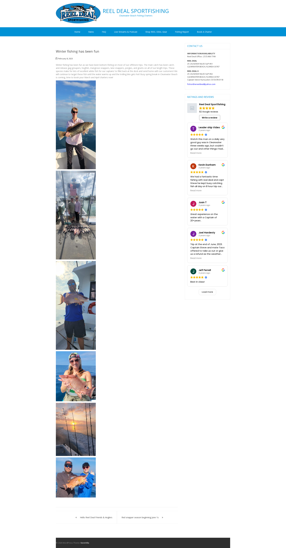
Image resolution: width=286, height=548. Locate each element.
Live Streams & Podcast (125, 31)
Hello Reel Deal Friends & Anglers (96, 517)
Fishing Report (182, 31)
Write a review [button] (209, 117)
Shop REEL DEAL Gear (156, 31)
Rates (91, 31)
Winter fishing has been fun (77, 51)
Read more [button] (196, 153)
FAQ (104, 31)
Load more (207, 291)
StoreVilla (84, 542)
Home (77, 31)
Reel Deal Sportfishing (136, 11)
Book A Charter (204, 31)
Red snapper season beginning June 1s (140, 517)
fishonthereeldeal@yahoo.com (201, 84)
